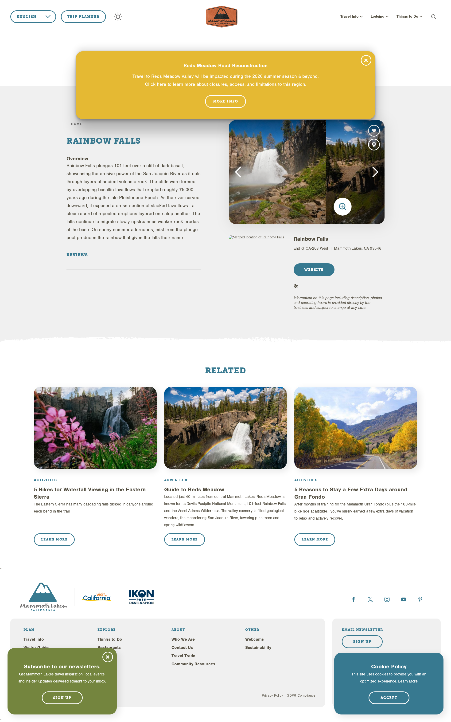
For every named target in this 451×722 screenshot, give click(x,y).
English (27, 17)
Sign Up (362, 641)
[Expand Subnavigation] (361, 17)
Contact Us (182, 647)
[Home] (221, 17)
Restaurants (109, 647)
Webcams (254, 639)
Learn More (407, 681)
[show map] (374, 144)
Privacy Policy (272, 696)
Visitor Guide (36, 647)
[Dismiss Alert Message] (366, 60)
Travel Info (349, 16)
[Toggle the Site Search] (433, 16)
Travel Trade (183, 655)
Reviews (77, 254)
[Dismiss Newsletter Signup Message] (107, 657)
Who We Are (183, 639)
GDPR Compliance (301, 696)
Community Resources (193, 664)
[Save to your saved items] (374, 131)
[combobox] (33, 16)
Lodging (377, 16)
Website (314, 270)
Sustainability (258, 647)
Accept (389, 698)
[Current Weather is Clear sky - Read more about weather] (118, 16)
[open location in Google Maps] (257, 237)
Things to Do (407, 16)
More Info (225, 101)
